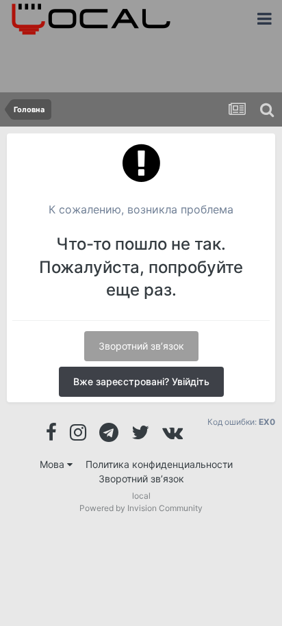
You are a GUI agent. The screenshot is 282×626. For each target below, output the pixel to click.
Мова (53, 464)
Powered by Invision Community (141, 508)
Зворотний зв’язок (141, 346)
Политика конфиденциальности (159, 464)
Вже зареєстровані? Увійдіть (141, 381)
